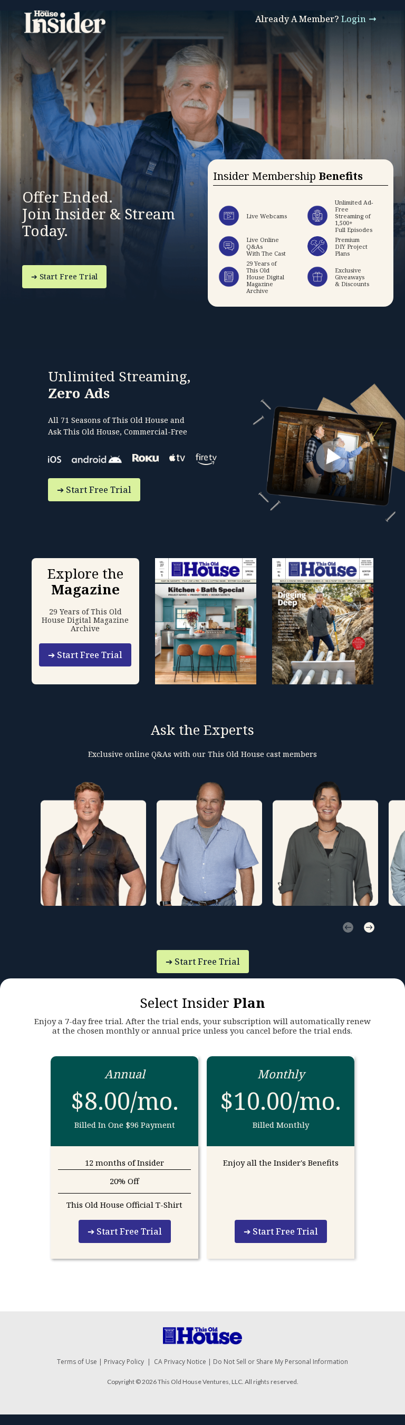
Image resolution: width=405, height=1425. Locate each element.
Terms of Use (77, 1361)
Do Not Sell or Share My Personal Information (280, 1361)
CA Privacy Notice (180, 1361)
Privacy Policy (124, 1361)
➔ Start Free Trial (64, 276)
